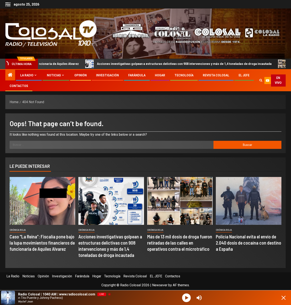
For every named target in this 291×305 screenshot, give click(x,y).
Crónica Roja (18, 230)
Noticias (54, 75)
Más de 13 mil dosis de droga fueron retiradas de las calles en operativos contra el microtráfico (179, 243)
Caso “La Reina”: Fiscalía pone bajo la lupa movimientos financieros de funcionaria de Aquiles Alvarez (42, 243)
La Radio (26, 75)
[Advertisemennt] (193, 33)
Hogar (160, 75)
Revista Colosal (216, 75)
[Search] (260, 80)
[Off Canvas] (7, 4)
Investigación (107, 75)
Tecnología (183, 75)
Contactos (19, 86)
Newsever (159, 285)
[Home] (10, 75)
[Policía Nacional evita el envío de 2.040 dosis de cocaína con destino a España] (248, 201)
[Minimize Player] (283, 298)
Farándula (137, 75)
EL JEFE (244, 75)
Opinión (80, 75)
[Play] (186, 298)
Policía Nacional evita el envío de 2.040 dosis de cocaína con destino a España (248, 243)
